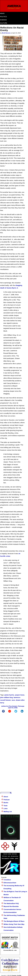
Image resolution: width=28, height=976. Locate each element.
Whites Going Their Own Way (14, 924)
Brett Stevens (6, 33)
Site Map (19, 975)
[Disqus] (12, 732)
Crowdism (7, 880)
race (13, 700)
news (2, 13)
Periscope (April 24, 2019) (16, 706)
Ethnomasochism (10, 882)
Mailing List (8, 811)
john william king (6, 697)
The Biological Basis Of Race (14, 921)
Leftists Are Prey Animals (9, 706)
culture (3, 23)
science (3, 20)
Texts (5, 805)
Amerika (14, 975)
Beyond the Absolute (11, 906)
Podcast (6, 799)
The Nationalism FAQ (11, 903)
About (6, 796)
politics (3, 16)
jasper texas (19, 695)
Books (6, 802)
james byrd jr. (9, 695)
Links (6, 808)
